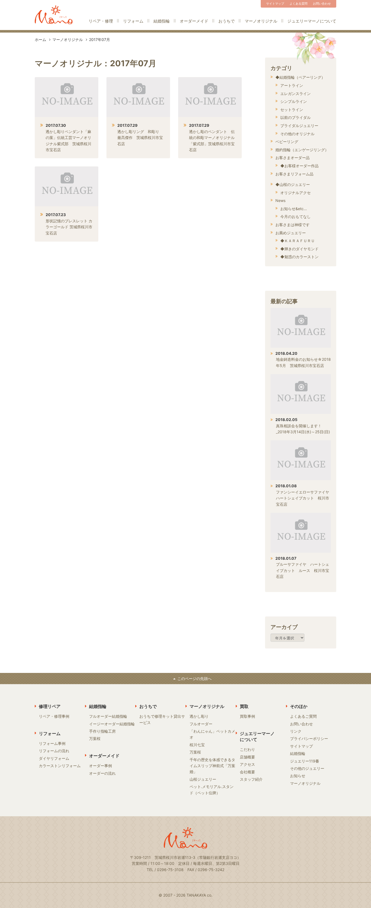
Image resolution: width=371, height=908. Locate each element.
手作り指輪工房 (102, 731)
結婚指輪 (161, 21)
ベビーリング (286, 141)
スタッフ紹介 (251, 779)
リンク (295, 731)
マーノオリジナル (261, 21)
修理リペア (50, 706)
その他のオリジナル (297, 133)
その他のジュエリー (307, 768)
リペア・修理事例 (54, 716)
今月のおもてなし (295, 216)
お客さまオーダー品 (292, 157)
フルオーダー (201, 724)
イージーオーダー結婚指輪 (112, 724)
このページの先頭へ (194, 678)
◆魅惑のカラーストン (299, 256)
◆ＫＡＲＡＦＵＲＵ (297, 240)
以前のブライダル (295, 117)
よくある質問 (298, 3)
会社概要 (247, 772)
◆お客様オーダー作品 (299, 165)
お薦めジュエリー (290, 232)
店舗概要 (247, 757)
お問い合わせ (322, 3)
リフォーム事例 (52, 743)
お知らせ (297, 775)
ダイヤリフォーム (54, 758)
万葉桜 (94, 738)
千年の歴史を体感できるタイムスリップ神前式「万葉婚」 (212, 765)
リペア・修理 (101, 21)
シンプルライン (293, 101)
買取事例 (247, 716)
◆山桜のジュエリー (292, 184)
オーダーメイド (194, 21)
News (280, 200)
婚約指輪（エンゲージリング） (302, 149)
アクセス (247, 764)
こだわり (247, 749)
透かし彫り (199, 716)
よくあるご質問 (303, 716)
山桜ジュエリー (203, 779)
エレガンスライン (295, 93)
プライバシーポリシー (309, 738)
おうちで (226, 21)
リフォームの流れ (54, 750)
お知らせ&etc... (293, 208)
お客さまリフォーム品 (294, 174)
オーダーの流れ (102, 773)
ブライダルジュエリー (299, 125)
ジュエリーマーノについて (311, 21)
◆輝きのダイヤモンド (299, 248)
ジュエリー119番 (304, 761)
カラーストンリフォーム (60, 765)
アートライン (291, 85)
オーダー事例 (100, 765)
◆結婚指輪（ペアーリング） (300, 77)
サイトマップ (275, 3)
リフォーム (133, 21)
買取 (244, 706)
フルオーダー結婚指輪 (108, 716)
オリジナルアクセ (295, 192)
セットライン (291, 109)
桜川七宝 (197, 744)
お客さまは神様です (292, 224)
